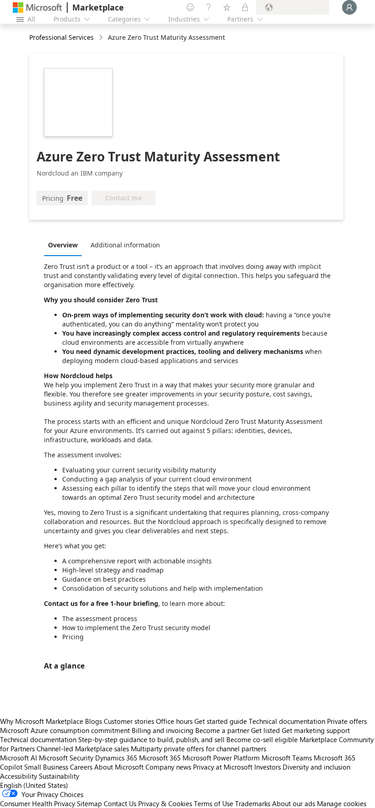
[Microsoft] (37, 7)
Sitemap (89, 803)
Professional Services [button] (61, 37)
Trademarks (252, 803)
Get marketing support (316, 730)
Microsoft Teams (287, 757)
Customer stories (129, 721)
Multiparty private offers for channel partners (198, 748)
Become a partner (222, 730)
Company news (168, 766)
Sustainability (59, 776)
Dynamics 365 (116, 757)
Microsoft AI (18, 757)
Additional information (125, 245)
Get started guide (220, 721)
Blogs (93, 721)
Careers (81, 766)
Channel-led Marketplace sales (83, 748)
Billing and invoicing (162, 730)
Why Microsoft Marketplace (41, 721)
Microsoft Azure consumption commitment (66, 730)
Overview (63, 245)
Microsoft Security (66, 757)
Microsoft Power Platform (221, 757)
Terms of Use (213, 803)
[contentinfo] (101, 37)
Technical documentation (287, 721)
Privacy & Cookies (165, 803)
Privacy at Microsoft (222, 766)
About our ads (293, 803)
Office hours (174, 721)
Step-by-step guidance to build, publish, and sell (151, 739)
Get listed (265, 730)
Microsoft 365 (160, 757)
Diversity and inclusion (316, 766)
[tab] (65, 245)
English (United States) (34, 785)
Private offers (347, 721)
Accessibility (18, 776)
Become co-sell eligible (262, 739)
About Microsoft (119, 766)
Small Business (46, 766)
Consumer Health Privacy (37, 803)
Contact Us (120, 803)
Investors (267, 766)
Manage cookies (341, 803)
